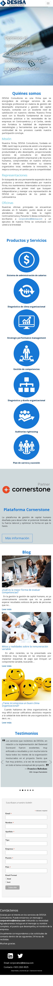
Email (8, 813)
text (8, 882)
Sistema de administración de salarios (26, 275)
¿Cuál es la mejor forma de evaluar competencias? (21, 591)
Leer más (6, 609)
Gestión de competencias (26, 369)
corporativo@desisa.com (30, 218)
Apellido (9, 831)
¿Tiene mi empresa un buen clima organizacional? (20, 704)
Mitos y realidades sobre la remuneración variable (25, 647)
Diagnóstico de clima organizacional (26, 306)
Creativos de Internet (35, 971)
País (8, 867)
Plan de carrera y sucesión (26, 462)
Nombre (9, 822)
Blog (26, 552)
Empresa (10, 849)
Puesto (9, 858)
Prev (3, 762)
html (9, 879)
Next (50, 762)
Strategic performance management (26, 337)
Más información (17, 538)
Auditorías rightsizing (26, 431)
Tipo (7, 840)
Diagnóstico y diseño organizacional (26, 400)
